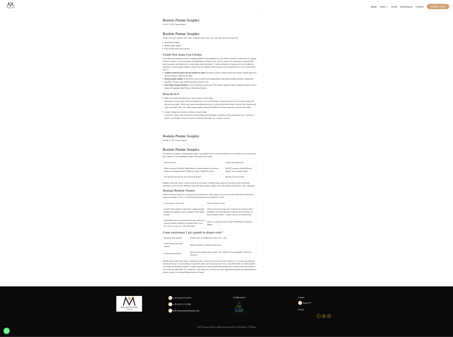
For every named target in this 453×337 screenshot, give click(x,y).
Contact (420, 7)
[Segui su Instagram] (329, 316)
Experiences (406, 7)
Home (374, 7)
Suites (383, 7)
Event (394, 7)
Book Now (438, 6)
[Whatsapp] (6, 331)
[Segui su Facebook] (319, 316)
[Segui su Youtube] (324, 316)
